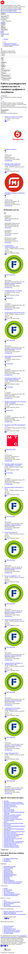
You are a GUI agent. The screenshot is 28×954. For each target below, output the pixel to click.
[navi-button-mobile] (2, 36)
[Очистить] (3, 54)
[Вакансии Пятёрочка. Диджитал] (15, 135)
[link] (3, 28)
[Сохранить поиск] (2, 59)
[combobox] (8, 51)
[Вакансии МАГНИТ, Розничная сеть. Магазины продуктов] (15, 182)
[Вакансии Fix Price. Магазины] (15, 264)
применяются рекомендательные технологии (14, 936)
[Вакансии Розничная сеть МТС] (15, 441)
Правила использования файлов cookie (11, 12)
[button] (2, 31)
